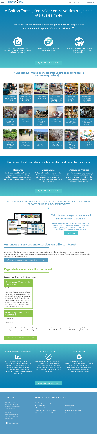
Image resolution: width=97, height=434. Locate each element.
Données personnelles (12, 407)
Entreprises (9, 419)
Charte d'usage (10, 402)
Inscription (75, 2)
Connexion (90, 2)
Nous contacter (13, 423)
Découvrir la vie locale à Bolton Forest (20, 338)
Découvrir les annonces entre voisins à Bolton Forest (26, 260)
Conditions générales (12, 404)
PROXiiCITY (8, 413)
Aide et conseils (10, 409)
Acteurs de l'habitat (11, 417)
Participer (70, 233)
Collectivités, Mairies (11, 415)
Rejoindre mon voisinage (48, 63)
